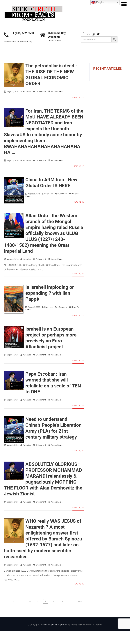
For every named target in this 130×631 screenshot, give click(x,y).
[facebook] (83, 34)
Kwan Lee (27, 91)
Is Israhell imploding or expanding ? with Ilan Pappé (49, 293)
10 (62, 601)
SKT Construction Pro (56, 624)
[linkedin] (88, 34)
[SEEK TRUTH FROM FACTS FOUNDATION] (33, 5)
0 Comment (41, 91)
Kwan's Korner (57, 91)
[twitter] (98, 34)
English (100, 2)
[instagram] (93, 34)
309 (80, 601)
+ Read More (78, 97)
